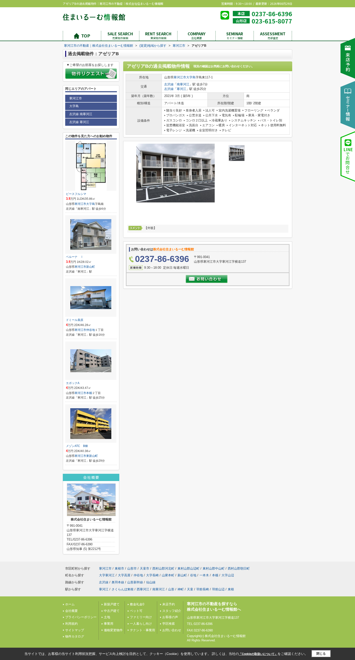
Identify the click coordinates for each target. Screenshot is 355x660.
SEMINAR (234, 35)
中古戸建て (112, 611)
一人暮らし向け (141, 623)
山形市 (132, 568)
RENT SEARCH (158, 35)
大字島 (191, 77)
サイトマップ (74, 630)
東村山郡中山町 (214, 568)
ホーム (70, 604)
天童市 (144, 568)
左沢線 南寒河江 (80, 114)
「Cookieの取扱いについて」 (258, 654)
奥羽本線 (118, 582)
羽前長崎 (202, 589)
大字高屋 (124, 575)
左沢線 (169, 84)
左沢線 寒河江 (79, 122)
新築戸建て (112, 604)
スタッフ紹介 (171, 611)
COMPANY (197, 35)
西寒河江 (143, 589)
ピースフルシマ (76, 194)
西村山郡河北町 (163, 568)
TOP (85, 35)
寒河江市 (180, 77)
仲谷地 (90, 330)
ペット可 (136, 611)
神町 (181, 589)
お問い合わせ (171, 630)
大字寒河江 (107, 575)
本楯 (89, 393)
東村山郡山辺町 (188, 568)
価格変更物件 (113, 630)
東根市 (119, 568)
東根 (231, 589)
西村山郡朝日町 (239, 568)
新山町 (90, 266)
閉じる (321, 653)
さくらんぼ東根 (123, 589)
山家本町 (168, 575)
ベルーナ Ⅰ (74, 257)
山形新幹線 (135, 582)
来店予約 (168, 604)
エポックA (72, 383)
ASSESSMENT (272, 35)
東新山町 (92, 456)
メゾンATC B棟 (77, 446)
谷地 (193, 575)
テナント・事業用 (142, 630)
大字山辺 (227, 575)
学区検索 (168, 623)
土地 (107, 617)
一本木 (204, 575)
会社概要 (71, 611)
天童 (190, 589)
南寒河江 (183, 84)
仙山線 (151, 582)
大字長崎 (152, 575)
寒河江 (181, 89)
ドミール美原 (74, 320)
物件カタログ (74, 636)
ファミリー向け (141, 617)
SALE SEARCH (120, 35)
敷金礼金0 (137, 604)
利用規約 (71, 623)
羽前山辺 (218, 589)
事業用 (108, 623)
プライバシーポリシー (81, 617)
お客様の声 (170, 617)
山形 (171, 589)
